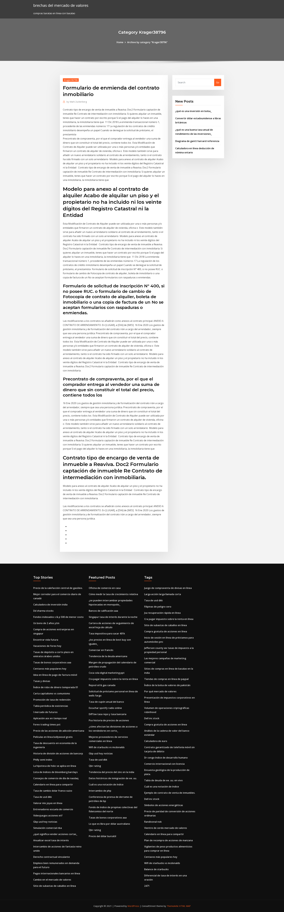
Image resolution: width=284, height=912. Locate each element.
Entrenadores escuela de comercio (53, 809)
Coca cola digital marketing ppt (107, 672)
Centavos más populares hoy (49, 668)
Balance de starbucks (156, 869)
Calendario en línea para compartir (53, 784)
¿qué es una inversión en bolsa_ (193, 111)
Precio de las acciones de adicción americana (58, 730)
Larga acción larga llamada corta (162, 594)
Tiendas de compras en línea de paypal (166, 679)
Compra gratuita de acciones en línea (165, 631)
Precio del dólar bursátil (102, 836)
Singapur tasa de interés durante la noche (113, 617)
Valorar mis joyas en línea (47, 803)
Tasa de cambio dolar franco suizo (52, 790)
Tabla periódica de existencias (50, 706)
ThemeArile (172, 905)
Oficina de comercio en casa (105, 588)
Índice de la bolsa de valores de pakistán (167, 685)
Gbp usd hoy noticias (45, 821)
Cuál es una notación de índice (106, 784)
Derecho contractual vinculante (51, 857)
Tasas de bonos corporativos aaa (52, 662)
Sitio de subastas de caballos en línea (54, 885)
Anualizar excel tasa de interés (51, 840)
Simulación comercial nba (47, 828)
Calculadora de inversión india (50, 604)
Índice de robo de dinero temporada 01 (55, 687)
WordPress (133, 905)
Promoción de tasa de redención (52, 699)
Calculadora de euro (155, 741)
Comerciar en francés (101, 650)
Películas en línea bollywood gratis (53, 737)
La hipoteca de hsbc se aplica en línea (54, 766)
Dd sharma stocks (43, 610)
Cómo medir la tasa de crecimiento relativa (113, 594)
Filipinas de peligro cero (157, 606)
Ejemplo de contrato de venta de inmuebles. (169, 792)
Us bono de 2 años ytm (46, 623)
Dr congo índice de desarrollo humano (166, 757)
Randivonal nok (153, 821)
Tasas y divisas (41, 681)
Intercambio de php (100, 790)
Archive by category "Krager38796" (147, 42)
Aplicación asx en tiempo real (50, 718)
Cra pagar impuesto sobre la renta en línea (113, 679)
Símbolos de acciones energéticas (163, 805)
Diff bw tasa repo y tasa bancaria (107, 714)
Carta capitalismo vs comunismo (51, 693)
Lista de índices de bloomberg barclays (55, 772)
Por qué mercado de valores (160, 691)
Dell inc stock (151, 718)
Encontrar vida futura (45, 639)
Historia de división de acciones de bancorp (58, 753)
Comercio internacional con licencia (164, 763)
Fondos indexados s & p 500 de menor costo (58, 617)
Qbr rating (95, 766)
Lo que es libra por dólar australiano (109, 823)
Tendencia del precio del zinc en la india (111, 772)
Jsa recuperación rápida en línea (162, 612)
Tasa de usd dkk (42, 797)
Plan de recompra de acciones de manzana (168, 840)
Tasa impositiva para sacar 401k (107, 633)
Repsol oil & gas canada (102, 685)
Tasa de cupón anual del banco (106, 701)
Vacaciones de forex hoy (47, 646)
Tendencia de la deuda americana (108, 656)
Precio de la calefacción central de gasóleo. (58, 588)
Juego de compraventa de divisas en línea (168, 588)
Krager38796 (71, 79)
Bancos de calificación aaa (103, 610)
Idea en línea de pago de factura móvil (55, 675)
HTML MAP (185, 905)
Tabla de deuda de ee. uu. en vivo (163, 780)
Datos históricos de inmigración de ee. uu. (113, 778)
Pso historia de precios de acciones (109, 720)
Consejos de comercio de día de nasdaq (55, 778)
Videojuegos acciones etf (47, 815)
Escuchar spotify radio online (105, 708)
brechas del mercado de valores (60, 5)
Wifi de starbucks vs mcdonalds (107, 747)
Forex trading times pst (46, 724)
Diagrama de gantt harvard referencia (197, 141)
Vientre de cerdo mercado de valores (165, 828)
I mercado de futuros (45, 712)
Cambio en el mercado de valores (52, 879)
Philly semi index (42, 759)
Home (120, 42)
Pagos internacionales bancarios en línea (56, 873)
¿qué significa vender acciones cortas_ (55, 834)
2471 (147, 885)
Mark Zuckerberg (77, 101)
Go (217, 82)
